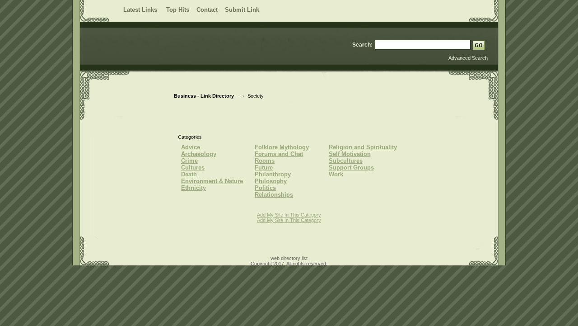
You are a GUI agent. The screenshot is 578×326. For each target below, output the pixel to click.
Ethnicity (193, 187)
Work (336, 174)
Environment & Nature (212, 181)
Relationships (274, 194)
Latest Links (141, 9)
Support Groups (351, 167)
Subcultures (346, 160)
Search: (362, 45)
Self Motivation (350, 154)
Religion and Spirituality (363, 147)
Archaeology (198, 154)
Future (264, 167)
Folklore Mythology (282, 147)
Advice (190, 147)
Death (189, 174)
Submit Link (242, 9)
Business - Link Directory (204, 96)
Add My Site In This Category (289, 214)
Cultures (193, 167)
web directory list (289, 258)
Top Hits (177, 9)
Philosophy (271, 181)
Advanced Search (468, 58)
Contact (207, 9)
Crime (189, 160)
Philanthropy (273, 174)
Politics (265, 187)
